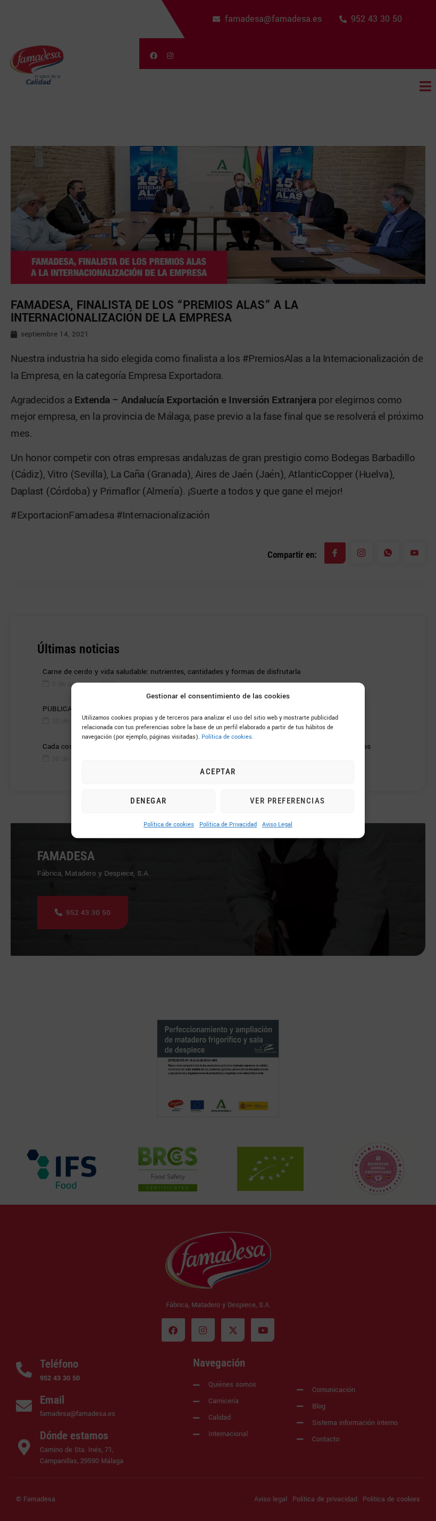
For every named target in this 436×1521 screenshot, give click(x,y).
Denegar (148, 801)
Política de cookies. (228, 737)
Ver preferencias (287, 801)
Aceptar (218, 772)
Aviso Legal (277, 824)
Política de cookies (169, 824)
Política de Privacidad (228, 824)
